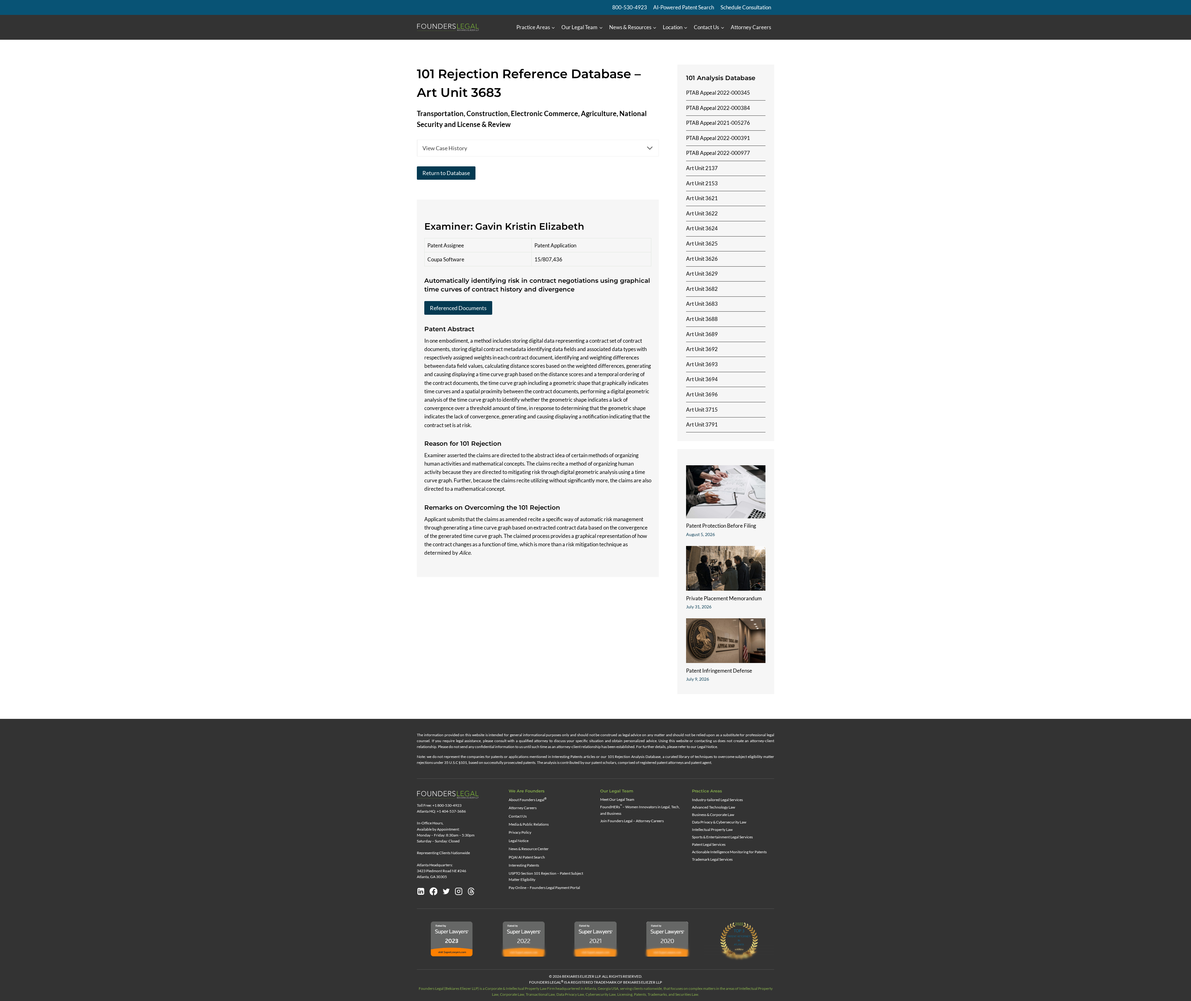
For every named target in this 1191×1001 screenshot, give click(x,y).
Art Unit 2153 (702, 183)
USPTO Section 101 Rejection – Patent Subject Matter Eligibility (546, 876)
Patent (435, 329)
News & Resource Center (529, 848)
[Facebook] (434, 891)
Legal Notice (519, 840)
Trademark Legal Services (712, 859)
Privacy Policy (520, 832)
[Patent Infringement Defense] (725, 640)
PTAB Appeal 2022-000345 (718, 92)
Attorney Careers (751, 27)
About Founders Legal (527, 799)
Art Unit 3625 (702, 243)
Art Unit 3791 (702, 424)
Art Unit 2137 (702, 168)
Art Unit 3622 (702, 213)
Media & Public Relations (529, 824)
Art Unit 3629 (702, 273)
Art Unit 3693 (702, 364)
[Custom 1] (471, 891)
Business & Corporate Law (713, 814)
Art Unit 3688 (702, 319)
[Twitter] (446, 891)
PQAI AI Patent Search (527, 857)
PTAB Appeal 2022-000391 (718, 138)
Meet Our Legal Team (617, 799)
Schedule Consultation (745, 7)
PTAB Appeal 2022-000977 (718, 153)
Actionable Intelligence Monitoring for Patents (729, 852)
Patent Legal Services (708, 844)
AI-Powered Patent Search (683, 7)
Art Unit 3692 (702, 349)
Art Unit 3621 (702, 198)
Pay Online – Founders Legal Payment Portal (544, 887)
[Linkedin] (421, 891)
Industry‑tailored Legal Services (717, 799)
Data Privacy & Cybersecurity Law (719, 822)
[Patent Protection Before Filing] (725, 491)
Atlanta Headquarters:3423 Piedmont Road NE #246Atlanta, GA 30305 (441, 871)
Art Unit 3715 (702, 409)
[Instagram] (459, 891)
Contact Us (518, 816)
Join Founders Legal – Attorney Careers (632, 820)
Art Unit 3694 (702, 379)
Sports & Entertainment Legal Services (722, 837)
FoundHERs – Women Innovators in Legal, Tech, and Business (640, 810)
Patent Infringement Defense (719, 670)
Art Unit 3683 (702, 303)
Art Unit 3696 (702, 394)
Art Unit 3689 (702, 334)
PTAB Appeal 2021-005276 (718, 122)
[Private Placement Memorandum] (725, 568)
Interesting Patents (524, 865)
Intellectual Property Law (712, 829)
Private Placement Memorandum (724, 598)
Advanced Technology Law (713, 807)
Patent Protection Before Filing (721, 525)
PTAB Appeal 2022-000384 (718, 108)
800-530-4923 (629, 7)
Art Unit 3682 (702, 289)
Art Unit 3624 (702, 228)
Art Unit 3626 (702, 258)
